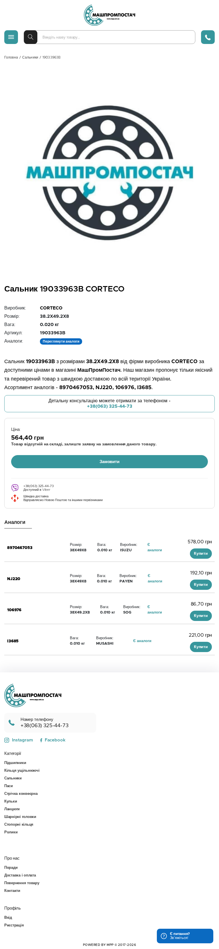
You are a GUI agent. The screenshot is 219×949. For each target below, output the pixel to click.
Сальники (30, 57)
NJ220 (13, 579)
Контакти (12, 891)
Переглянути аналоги (61, 341)
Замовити (109, 462)
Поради (10, 868)
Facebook (55, 740)
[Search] (30, 37)
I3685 (13, 641)
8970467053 (20, 548)
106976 (14, 610)
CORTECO (51, 308)
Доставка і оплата (20, 875)
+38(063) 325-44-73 (109, 406)
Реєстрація (14, 925)
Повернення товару (21, 883)
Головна (11, 57)
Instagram (22, 740)
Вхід (8, 918)
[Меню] (11, 37)
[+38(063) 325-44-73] (208, 37)
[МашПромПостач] (109, 15)
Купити (201, 554)
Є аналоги (142, 641)
